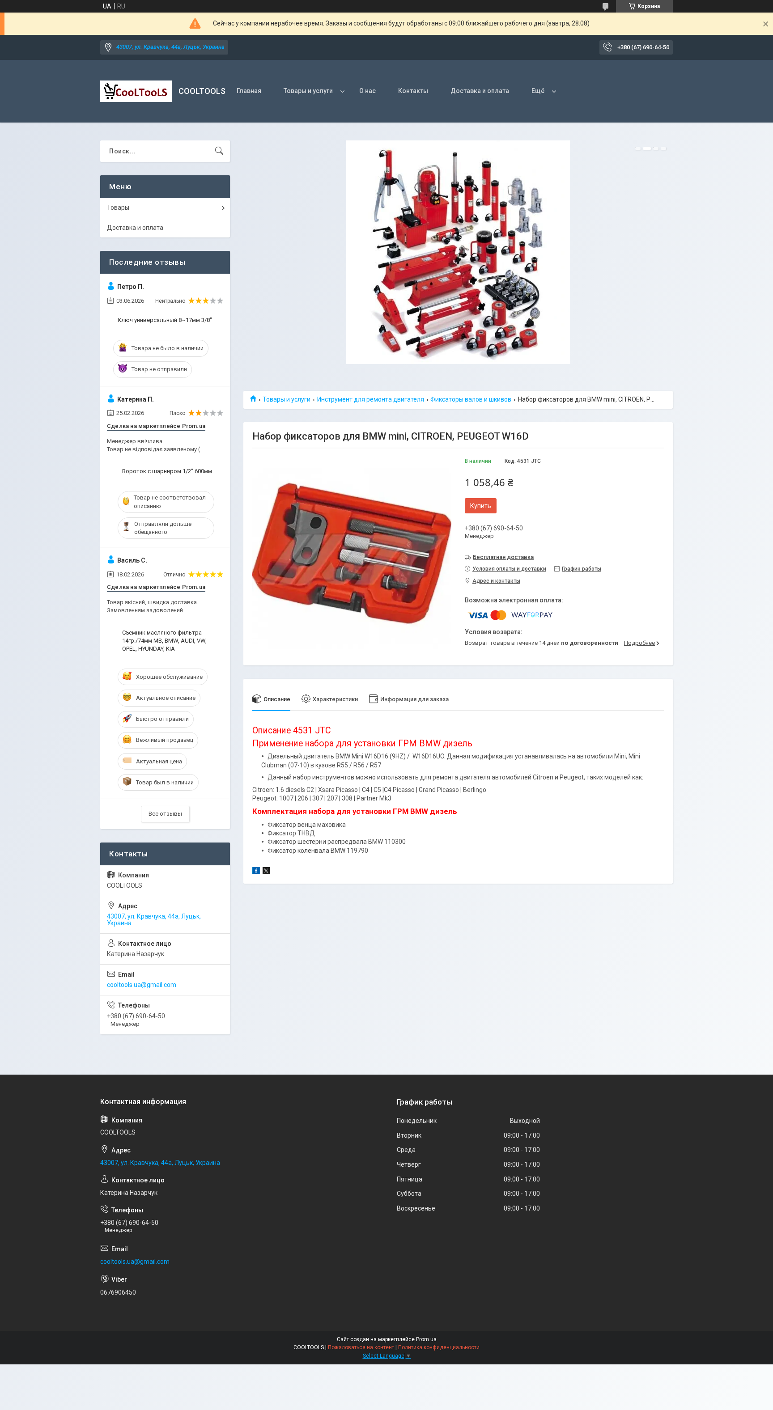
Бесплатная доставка (503, 557)
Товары (118, 207)
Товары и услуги (308, 90)
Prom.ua (426, 1339)
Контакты (413, 90)
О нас (367, 90)
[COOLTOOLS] (136, 91)
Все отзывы (165, 813)
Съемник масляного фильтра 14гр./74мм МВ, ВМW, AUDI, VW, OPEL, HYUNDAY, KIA (164, 640)
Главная (249, 90)
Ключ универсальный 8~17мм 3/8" (165, 320)
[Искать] (219, 151)
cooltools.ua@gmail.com (141, 984)
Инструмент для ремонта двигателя (370, 399)
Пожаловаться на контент (361, 1347)
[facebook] (256, 872)
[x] (266, 872)
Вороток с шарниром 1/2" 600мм (167, 471)
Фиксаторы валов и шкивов (470, 399)
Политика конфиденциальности (439, 1347)
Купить (480, 505)
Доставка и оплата (479, 90)
